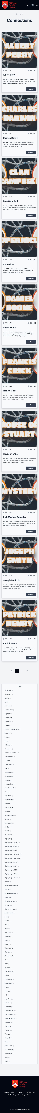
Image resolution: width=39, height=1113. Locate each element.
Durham (8, 803)
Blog (23, 1095)
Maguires (8, 936)
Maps (7, 940)
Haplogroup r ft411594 (13, 858)
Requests (16, 1095)
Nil (6, 960)
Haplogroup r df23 (11, 850)
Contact (21, 1092)
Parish (7, 975)
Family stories (10, 815)
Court (7, 792)
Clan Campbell (10, 201)
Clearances (9, 772)
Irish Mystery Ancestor (14, 517)
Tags (20, 14)
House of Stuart (11, 454)
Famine (8, 819)
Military (8, 944)
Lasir (7, 917)
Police (7, 987)
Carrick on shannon (12, 753)
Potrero (8, 991)
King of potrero (11, 909)
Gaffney (8, 827)
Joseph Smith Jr (11, 580)
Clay (7, 768)
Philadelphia (9, 983)
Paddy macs (9, 971)
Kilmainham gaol (11, 901)
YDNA (7, 1061)
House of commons (12, 886)
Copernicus (8, 264)
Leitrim (8, 921)
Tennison (8, 1026)
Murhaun (8, 952)
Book (7, 737)
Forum (13, 1092)
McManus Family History (22, 1109)
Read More (31, 89)
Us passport (9, 1050)
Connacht (9, 780)
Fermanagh (9, 823)
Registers (9, 999)
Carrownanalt (10, 757)
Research (9, 1007)
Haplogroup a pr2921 (12, 843)
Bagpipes (8, 714)
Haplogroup (9, 839)
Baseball (8, 725)
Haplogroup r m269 (12, 866)
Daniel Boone (9, 327)
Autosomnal (10, 710)
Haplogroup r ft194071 (13, 854)
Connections (10, 784)
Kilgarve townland (11, 893)
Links (7, 928)
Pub (7, 995)
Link (7, 925)
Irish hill (8, 889)
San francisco (10, 1014)
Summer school (11, 1018)
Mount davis (9, 948)
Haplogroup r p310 (11, 870)
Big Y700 (8, 733)
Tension (8, 1030)
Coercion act (10, 776)
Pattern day (9, 979)
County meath (10, 788)
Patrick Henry (10, 643)
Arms (7, 702)
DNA (9, 1095)
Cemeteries (9, 764)
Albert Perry (9, 74)
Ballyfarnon (9, 718)
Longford (9, 932)
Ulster (7, 1042)
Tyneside (8, 1038)
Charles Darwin (10, 138)
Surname (8, 1022)
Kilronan (8, 905)
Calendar (8, 745)
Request (8, 1003)
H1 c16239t (9, 835)
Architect (9, 690)
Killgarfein (9, 897)
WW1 (7, 1057)
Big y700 (33, 70)
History (8, 882)
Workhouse (9, 1054)
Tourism (8, 1034)
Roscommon (10, 1011)
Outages (8, 968)
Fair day (8, 811)
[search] (28, 5)
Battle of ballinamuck (12, 729)
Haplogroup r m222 (12, 862)
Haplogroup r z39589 (12, 878)
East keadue (9, 807)
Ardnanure (9, 694)
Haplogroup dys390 (12, 846)
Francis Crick (9, 390)
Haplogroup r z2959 (12, 874)
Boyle (7, 741)
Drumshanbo (10, 800)
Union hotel (9, 1046)
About (6, 1092)
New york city (10, 956)
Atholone (8, 706)
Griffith (8, 831)
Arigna (8, 698)
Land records (10, 913)
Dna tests (9, 796)
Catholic (8, 760)
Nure (7, 964)
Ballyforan (9, 721)
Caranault (9, 749)
